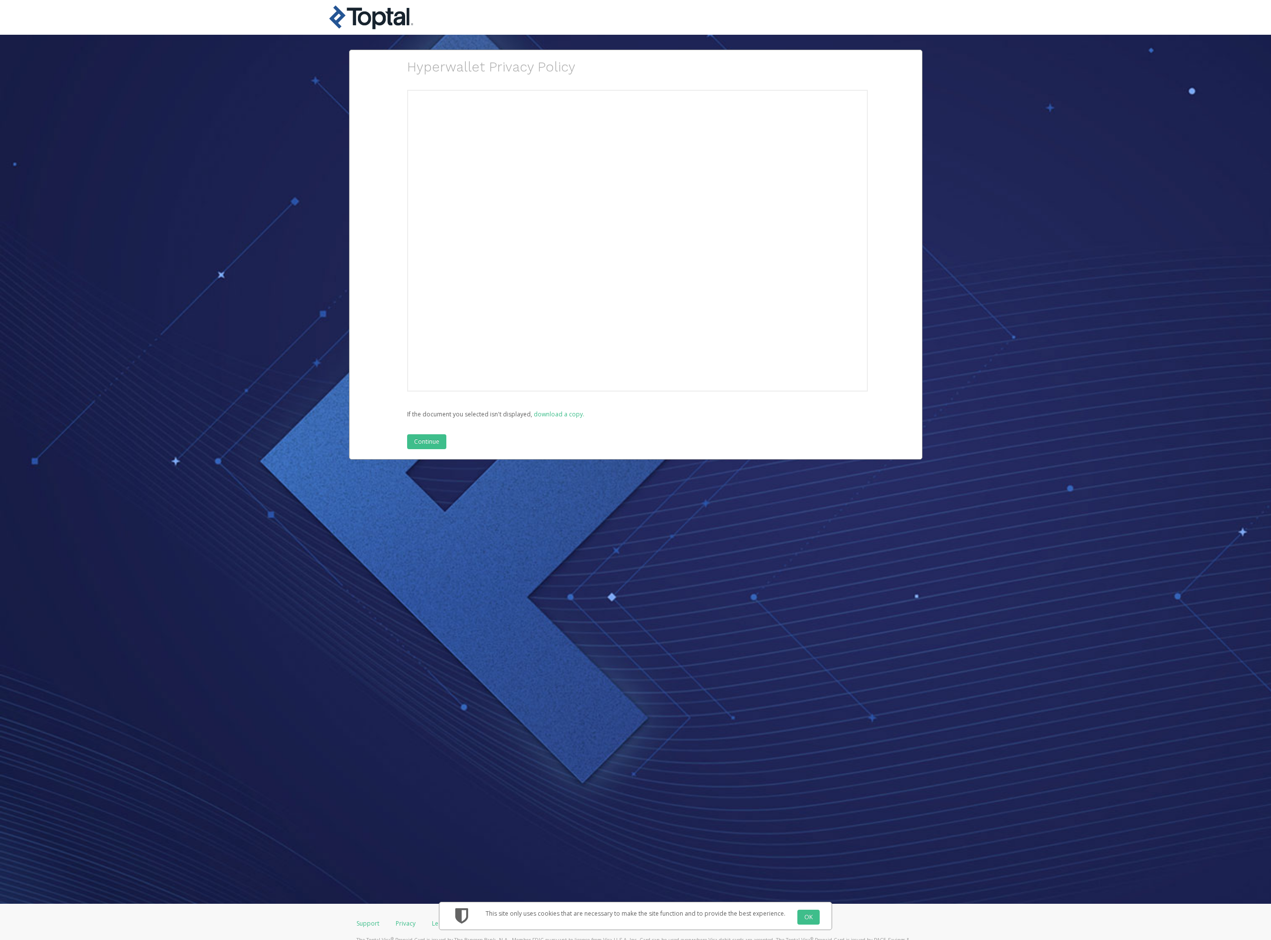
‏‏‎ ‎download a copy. (558, 414)
